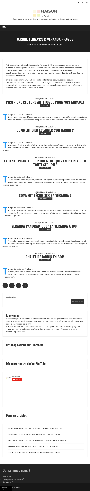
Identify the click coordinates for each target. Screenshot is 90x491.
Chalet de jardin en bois (45, 256)
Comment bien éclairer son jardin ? (45, 130)
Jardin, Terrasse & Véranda (45, 99)
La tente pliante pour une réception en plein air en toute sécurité (45, 162)
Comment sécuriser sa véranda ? (45, 195)
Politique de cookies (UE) (13, 479)
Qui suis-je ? (8, 482)
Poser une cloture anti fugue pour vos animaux (45, 102)
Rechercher (11, 297)
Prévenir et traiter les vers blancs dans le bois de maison (33, 446)
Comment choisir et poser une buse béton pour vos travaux (34, 434)
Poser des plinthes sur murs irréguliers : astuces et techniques (35, 428)
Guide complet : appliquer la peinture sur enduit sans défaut (34, 452)
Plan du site (8, 477)
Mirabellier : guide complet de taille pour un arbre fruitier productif (37, 440)
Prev (5, 285)
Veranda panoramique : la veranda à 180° (45, 226)
